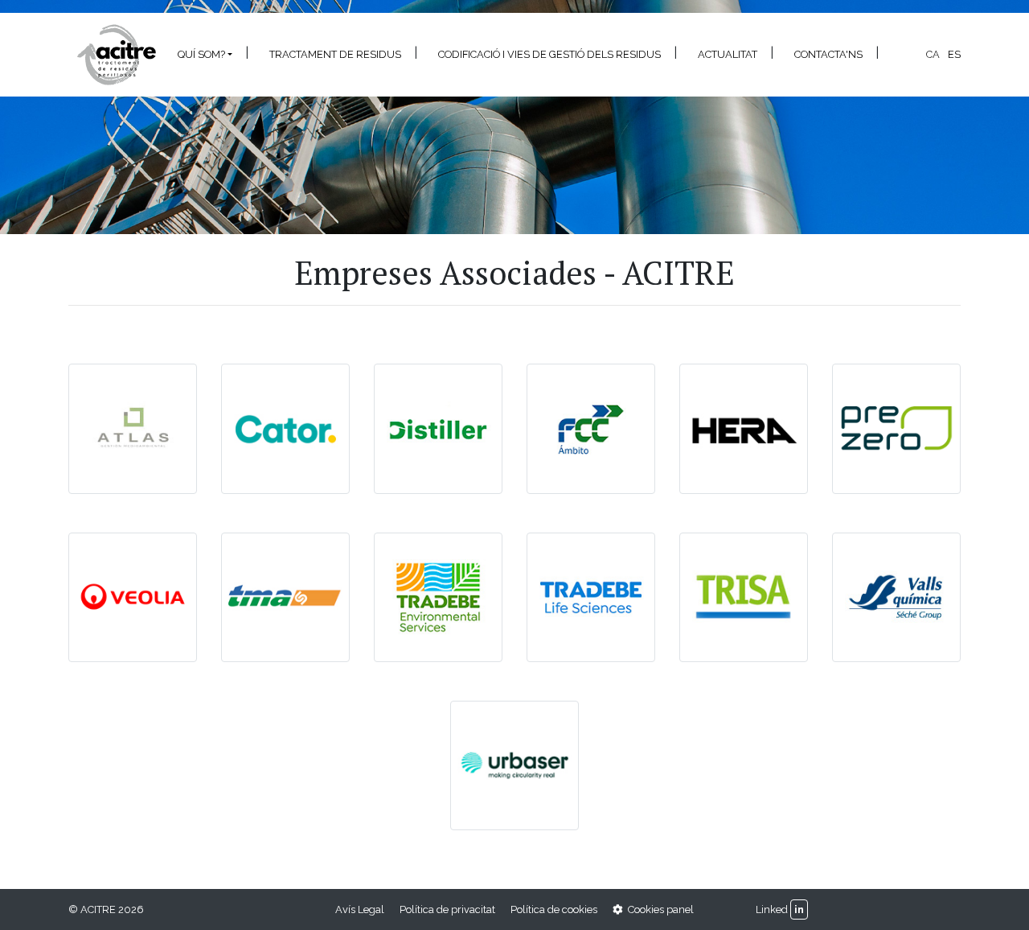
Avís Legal (359, 909)
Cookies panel (659, 909)
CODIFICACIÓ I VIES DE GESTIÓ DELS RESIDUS (549, 54)
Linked (772, 909)
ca (933, 54)
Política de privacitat (447, 909)
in (799, 909)
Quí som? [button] (201, 54)
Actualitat (727, 54)
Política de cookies (553, 909)
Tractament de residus (335, 54)
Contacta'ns (828, 54)
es (954, 54)
